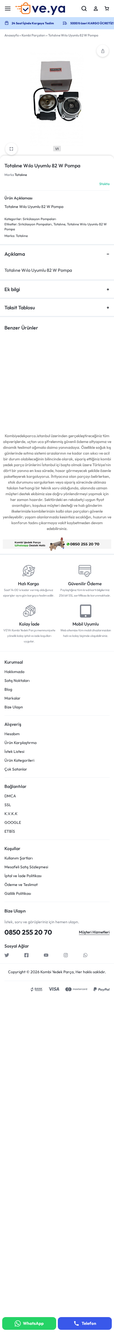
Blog (8, 689)
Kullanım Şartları (18, 858)
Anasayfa (11, 35)
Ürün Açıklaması (18, 198)
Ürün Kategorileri (19, 760)
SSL (7, 805)
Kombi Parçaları (33, 35)
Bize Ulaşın (13, 707)
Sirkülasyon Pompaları (39, 219)
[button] (103, 51)
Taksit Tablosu (19, 307)
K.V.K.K (10, 813)
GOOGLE (12, 822)
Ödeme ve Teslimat (21, 884)
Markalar (12, 698)
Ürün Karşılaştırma (20, 742)
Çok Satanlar (15, 769)
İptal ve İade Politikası (23, 876)
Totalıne (21, 175)
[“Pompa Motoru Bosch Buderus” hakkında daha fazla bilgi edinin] (24, 379)
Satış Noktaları (17, 680)
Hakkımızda (14, 671)
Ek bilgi (12, 289)
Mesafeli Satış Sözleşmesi (26, 867)
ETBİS (9, 831)
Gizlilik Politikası (17, 893)
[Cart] (107, 8)
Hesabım (12, 734)
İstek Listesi (14, 751)
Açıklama (14, 254)
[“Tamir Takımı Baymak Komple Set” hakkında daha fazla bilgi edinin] (79, 379)
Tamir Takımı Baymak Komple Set (77, 403)
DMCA (10, 796)
